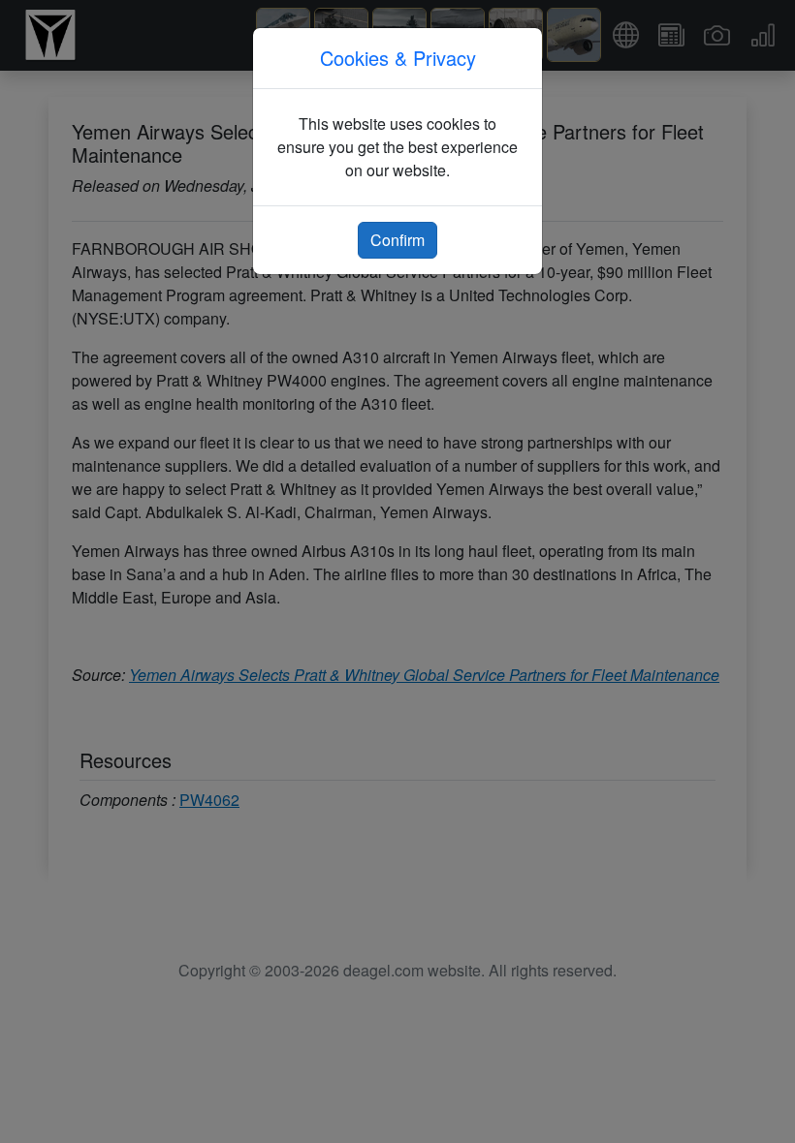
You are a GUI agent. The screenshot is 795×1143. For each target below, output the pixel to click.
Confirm (397, 240)
